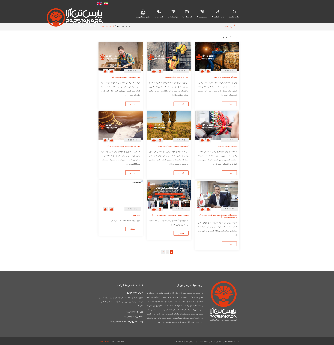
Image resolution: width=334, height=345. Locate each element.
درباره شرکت (219, 17)
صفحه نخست (234, 17)
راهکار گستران (104, 341)
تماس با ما (159, 17)
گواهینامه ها (173, 17)
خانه (118, 26)
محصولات (203, 17)
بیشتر (229, 103)
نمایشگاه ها (187, 17)
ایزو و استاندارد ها (143, 17)
